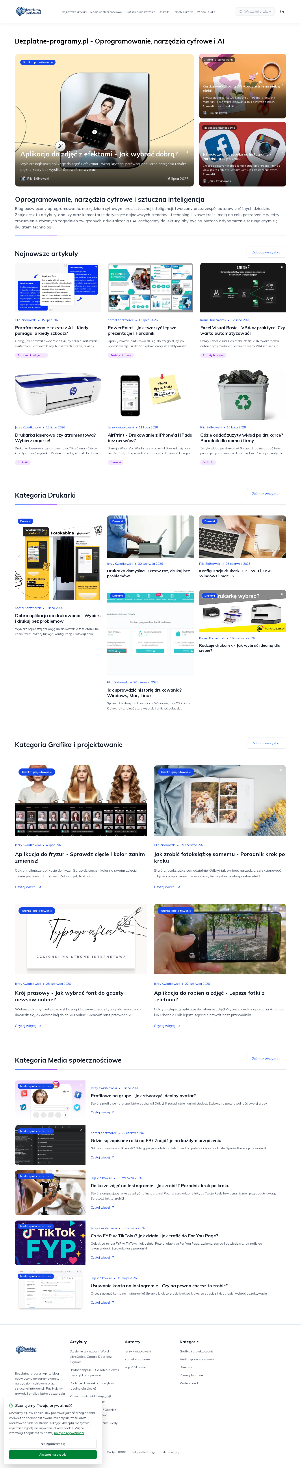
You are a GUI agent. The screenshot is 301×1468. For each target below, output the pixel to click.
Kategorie (189, 1341)
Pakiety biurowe (183, 11)
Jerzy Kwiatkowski (28, 427)
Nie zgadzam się (53, 1444)
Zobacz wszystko (266, 252)
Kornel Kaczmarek (121, 320)
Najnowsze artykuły (74, 11)
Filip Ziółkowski (25, 320)
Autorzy (132, 1341)
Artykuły (78, 1341)
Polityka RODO (116, 1452)
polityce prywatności (69, 1433)
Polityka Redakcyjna (144, 1452)
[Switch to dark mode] (282, 11)
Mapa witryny (171, 1452)
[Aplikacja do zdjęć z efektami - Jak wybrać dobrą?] (104, 120)
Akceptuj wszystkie (53, 1455)
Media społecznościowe (106, 11)
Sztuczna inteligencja (31, 355)
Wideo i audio (206, 11)
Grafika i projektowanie (140, 11)
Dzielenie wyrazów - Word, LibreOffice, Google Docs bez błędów (91, 1356)
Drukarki (164, 11)
